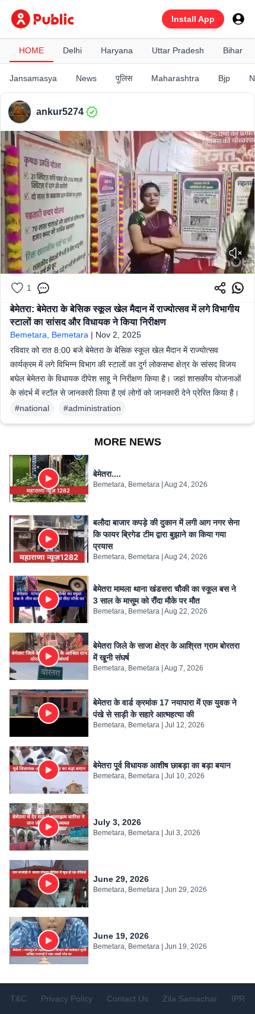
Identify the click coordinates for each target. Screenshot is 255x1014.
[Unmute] (235, 252)
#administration (92, 408)
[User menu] (238, 19)
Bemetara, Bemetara (49, 334)
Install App (193, 19)
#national (32, 408)
